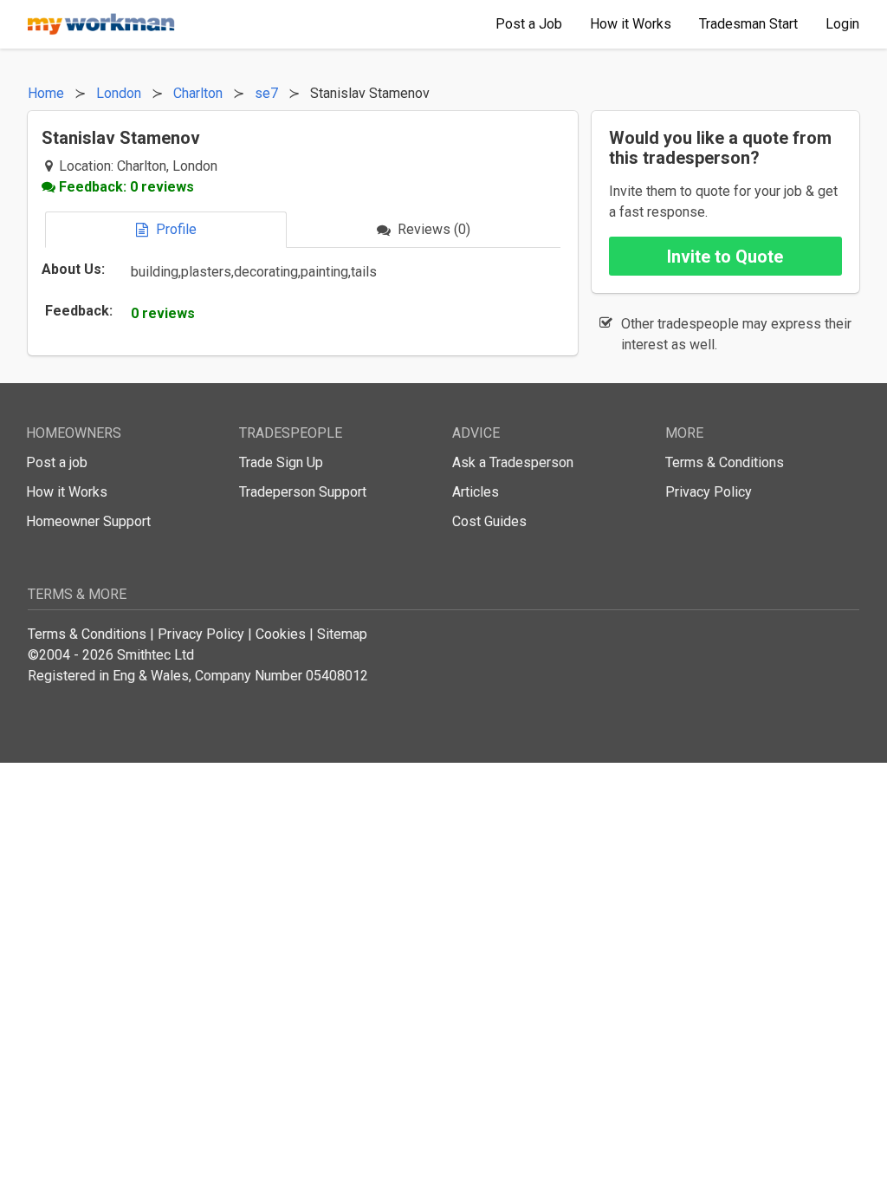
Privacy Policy (708, 492)
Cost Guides (489, 521)
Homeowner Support (88, 521)
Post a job (56, 462)
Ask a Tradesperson (512, 462)
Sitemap (342, 634)
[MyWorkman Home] (101, 24)
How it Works (66, 492)
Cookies (281, 634)
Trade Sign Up (281, 462)
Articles (475, 492)
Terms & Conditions (724, 462)
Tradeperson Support (302, 492)
